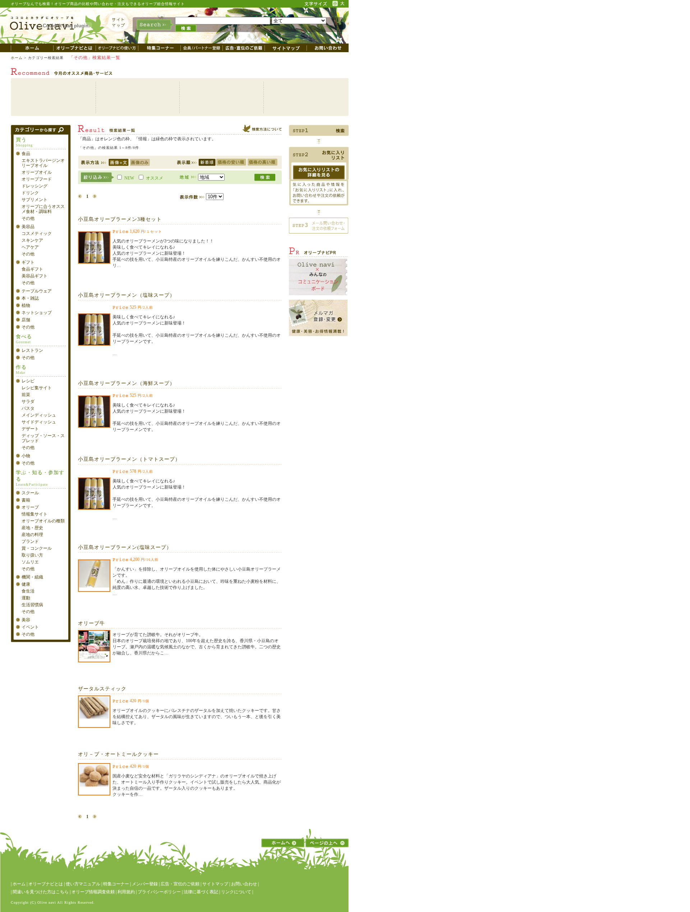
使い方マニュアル (83, 883)
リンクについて (236, 891)
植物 (26, 305)
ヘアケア (30, 247)
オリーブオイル (37, 172)
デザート (30, 428)
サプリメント (34, 199)
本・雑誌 (30, 298)
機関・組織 (32, 577)
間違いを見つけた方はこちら (41, 891)
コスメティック (37, 233)
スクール (30, 492)
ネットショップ (37, 312)
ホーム (17, 58)
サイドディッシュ (39, 422)
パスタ (28, 408)
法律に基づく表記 (201, 891)
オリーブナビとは (45, 883)
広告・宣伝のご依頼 (180, 883)
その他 (28, 218)
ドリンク (30, 192)
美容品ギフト (34, 275)
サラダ (28, 401)
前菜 (26, 394)
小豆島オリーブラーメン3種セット (120, 219)
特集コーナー (116, 883)
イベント (30, 627)
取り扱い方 (32, 555)
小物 (26, 455)
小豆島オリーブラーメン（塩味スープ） (126, 295)
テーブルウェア (37, 291)
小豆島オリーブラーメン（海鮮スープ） (126, 383)
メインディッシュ (39, 415)
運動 (26, 597)
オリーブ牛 (91, 623)
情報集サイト (34, 514)
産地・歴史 (32, 527)
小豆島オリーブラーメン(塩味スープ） (125, 547)
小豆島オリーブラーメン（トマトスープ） (129, 459)
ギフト (28, 262)
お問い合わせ (244, 883)
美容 (26, 619)
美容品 (28, 226)
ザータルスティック (102, 688)
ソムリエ (30, 561)
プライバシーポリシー (159, 891)
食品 (26, 153)
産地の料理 (32, 534)
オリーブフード (37, 179)
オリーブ (30, 507)
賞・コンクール (37, 548)
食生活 (28, 591)
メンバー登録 (145, 883)
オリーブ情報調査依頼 (93, 891)
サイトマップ (215, 883)
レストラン (32, 350)
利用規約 (126, 891)
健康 (26, 584)
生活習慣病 (32, 604)
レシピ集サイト (37, 387)
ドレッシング (34, 186)
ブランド (30, 541)
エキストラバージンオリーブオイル (43, 163)
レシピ (28, 381)
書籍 (26, 500)
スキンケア (32, 240)
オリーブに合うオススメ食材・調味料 (43, 209)
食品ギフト (32, 269)
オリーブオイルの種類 (43, 520)
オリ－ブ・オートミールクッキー (118, 754)
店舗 (26, 319)
